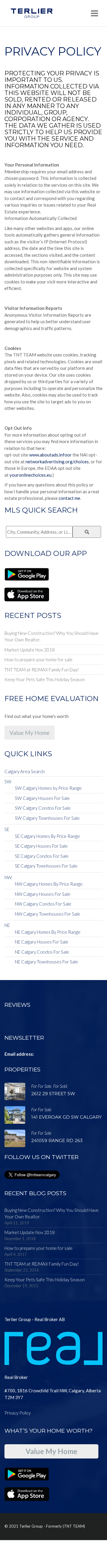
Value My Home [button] (30, 732)
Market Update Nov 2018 (29, 649)
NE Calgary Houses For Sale (41, 941)
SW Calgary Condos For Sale (43, 808)
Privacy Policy (17, 1412)
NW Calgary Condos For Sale (43, 903)
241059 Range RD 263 (57, 1140)
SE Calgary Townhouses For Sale (46, 865)
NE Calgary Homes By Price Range (48, 932)
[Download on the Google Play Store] (26, 573)
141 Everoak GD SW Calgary (66, 1117)
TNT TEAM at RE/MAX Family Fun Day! (41, 669)
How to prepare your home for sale (38, 659)
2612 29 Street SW (53, 1093)
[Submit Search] (87, 532)
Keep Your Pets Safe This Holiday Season (44, 679)
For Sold (60, 1086)
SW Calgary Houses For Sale (42, 798)
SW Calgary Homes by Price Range (48, 788)
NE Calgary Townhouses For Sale (46, 961)
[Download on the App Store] (26, 594)
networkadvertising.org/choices (57, 461)
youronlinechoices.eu (30, 475)
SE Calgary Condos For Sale (42, 856)
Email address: (19, 1054)
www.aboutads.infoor (50, 454)
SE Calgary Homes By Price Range (47, 836)
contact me (69, 498)
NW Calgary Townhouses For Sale (47, 914)
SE (6, 829)
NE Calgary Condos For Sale (42, 952)
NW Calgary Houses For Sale (42, 894)
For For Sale (41, 1086)
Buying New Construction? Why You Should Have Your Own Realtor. (51, 636)
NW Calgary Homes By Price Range (49, 884)
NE (7, 925)
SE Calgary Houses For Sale (41, 846)
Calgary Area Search (24, 771)
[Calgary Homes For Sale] (31, 13)
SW (7, 781)
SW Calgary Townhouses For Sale (47, 818)
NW (8, 877)
